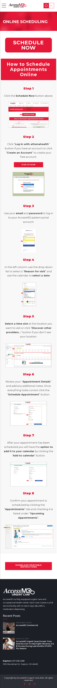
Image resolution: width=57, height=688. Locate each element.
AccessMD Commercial (27, 625)
